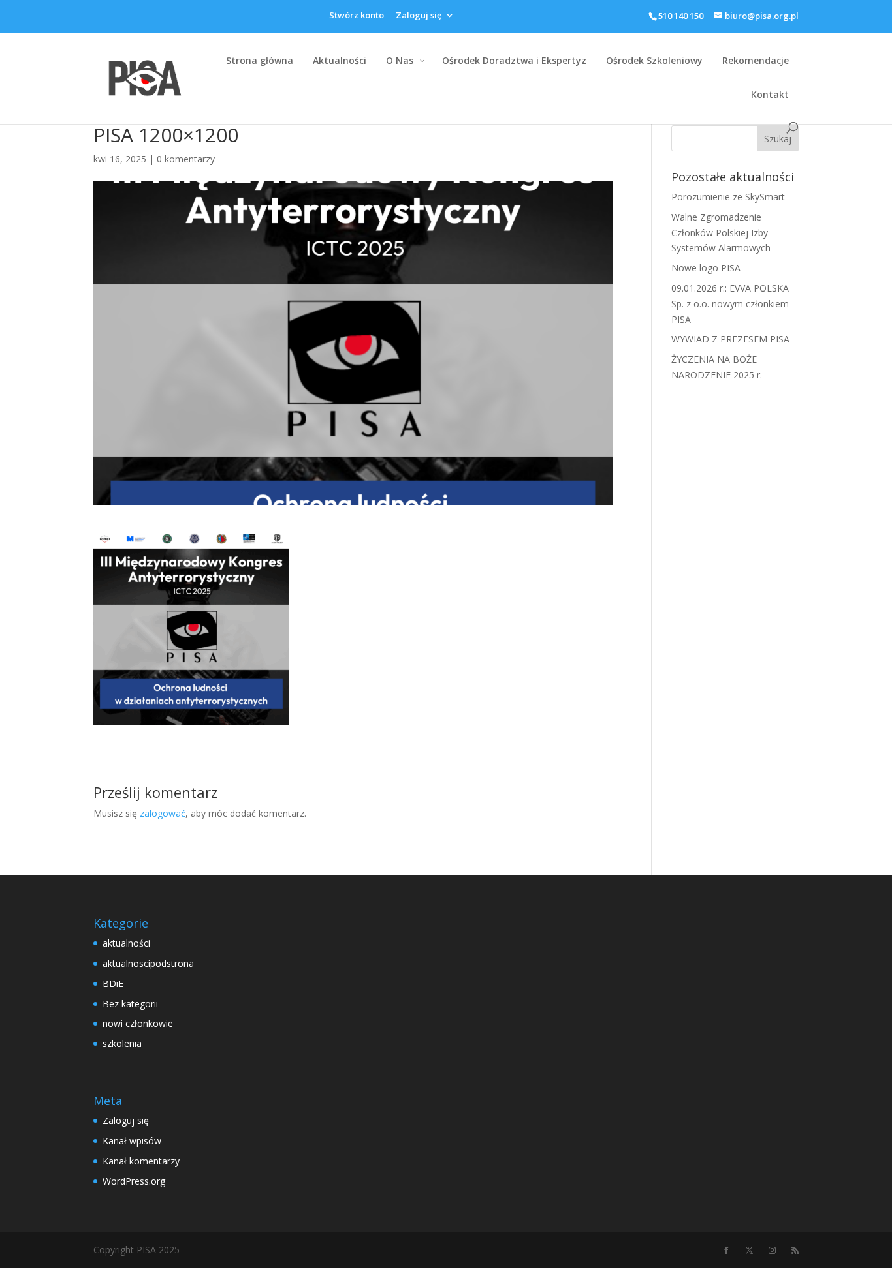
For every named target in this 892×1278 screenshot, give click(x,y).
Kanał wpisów (132, 1140)
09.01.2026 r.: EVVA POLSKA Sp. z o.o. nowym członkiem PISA (730, 304)
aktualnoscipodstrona (148, 963)
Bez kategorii (130, 1003)
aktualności (126, 943)
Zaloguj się (418, 16)
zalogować (162, 813)
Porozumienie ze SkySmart (728, 196)
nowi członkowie (138, 1023)
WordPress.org (134, 1181)
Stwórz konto (356, 16)
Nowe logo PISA (706, 268)
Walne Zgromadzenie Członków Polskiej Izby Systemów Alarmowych (721, 232)
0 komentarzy (186, 159)
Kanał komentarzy (141, 1161)
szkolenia (122, 1043)
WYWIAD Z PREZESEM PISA (730, 339)
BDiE (113, 983)
